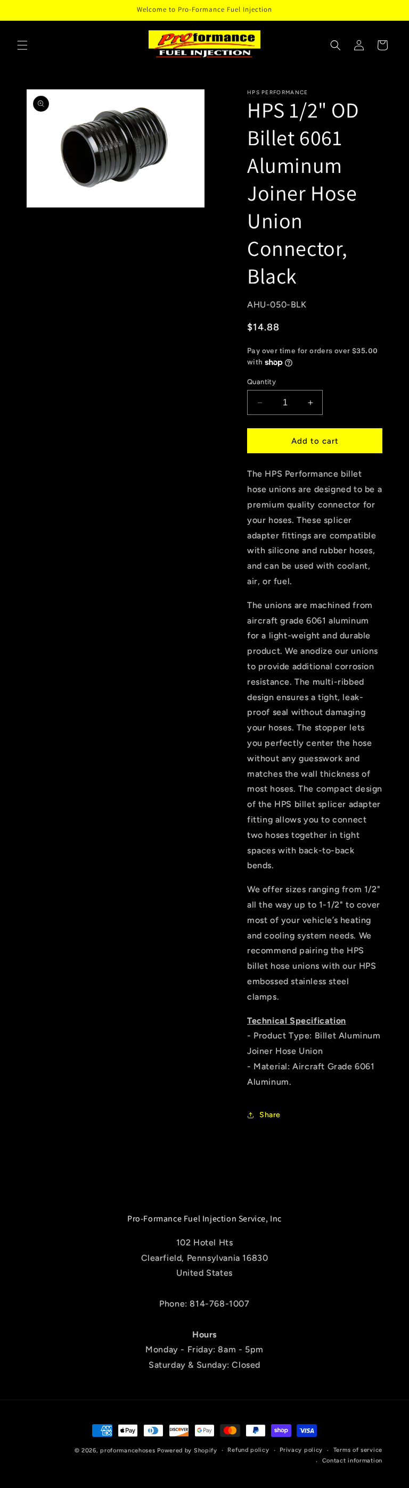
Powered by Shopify (187, 1450)
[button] (22, 45)
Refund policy (248, 1450)
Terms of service (357, 1450)
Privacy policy (301, 1450)
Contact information (352, 1460)
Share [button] (270, 1114)
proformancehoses (127, 1450)
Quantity (261, 382)
